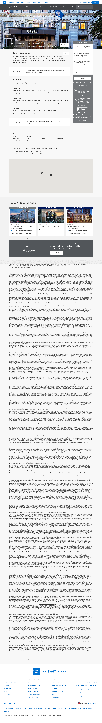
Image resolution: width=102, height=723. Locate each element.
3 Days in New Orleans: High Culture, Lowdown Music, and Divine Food (44, 123)
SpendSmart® (56, 697)
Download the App (33, 697)
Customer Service (87, 2)
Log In (95, 2)
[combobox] (86, 7)
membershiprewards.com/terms (43, 653)
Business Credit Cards (34, 685)
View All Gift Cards (33, 691)
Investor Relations (8, 688)
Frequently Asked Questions (83, 696)
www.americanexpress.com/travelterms (68, 659)
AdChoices (53, 708)
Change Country (92, 703)
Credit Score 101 (80, 693)
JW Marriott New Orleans (76, 226)
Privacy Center (19, 708)
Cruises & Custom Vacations (39, 7)
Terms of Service (8, 708)
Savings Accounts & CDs (34, 694)
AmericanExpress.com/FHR (17, 396)
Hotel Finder (27, 7)
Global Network (8, 694)
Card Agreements (73, 708)
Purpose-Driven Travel (53, 7)
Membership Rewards (58, 682)
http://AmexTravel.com (76, 624)
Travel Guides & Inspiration (13, 7)
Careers (6, 691)
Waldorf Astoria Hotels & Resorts (21, 43)
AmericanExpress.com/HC (29, 396)
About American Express (10, 682)
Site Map (6, 711)
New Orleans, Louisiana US (41, 43)
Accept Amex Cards (57, 691)
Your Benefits (64, 7)
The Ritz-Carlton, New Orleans (21, 226)
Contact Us (7, 697)
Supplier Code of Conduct (83, 690)
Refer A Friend (56, 694)
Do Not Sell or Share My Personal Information (37, 708)
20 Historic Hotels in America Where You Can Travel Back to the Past (44, 121)
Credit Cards (31, 682)
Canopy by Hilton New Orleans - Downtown (50, 227)
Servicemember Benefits (85, 708)
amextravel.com (52, 524)
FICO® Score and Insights (59, 685)
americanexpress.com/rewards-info (20, 470)
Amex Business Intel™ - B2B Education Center (86, 685)
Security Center (62, 708)
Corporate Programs (33, 688)
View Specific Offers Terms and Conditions (20, 267)
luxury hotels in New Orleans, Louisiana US (35, 238)
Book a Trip (71, 7)
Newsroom (7, 685)
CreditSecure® (56, 688)
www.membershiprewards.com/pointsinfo (59, 655)
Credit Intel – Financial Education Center (87, 682)
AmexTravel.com (35, 525)
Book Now (82, 78)
